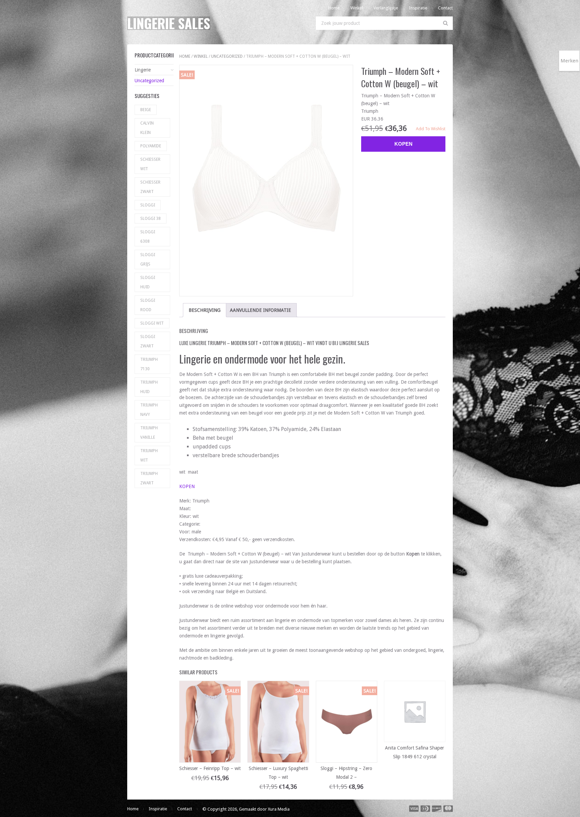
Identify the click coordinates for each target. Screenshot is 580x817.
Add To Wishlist (430, 128)
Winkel (356, 8)
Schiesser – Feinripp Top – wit (210, 768)
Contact (445, 8)
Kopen (403, 144)
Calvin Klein (147, 128)
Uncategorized (227, 56)
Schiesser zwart (150, 187)
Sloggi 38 (150, 218)
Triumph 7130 (149, 364)
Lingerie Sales (168, 23)
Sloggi (147, 205)
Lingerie (143, 70)
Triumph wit (149, 455)
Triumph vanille (149, 433)
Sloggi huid (147, 282)
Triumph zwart (149, 478)
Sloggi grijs (147, 259)
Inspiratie (418, 8)
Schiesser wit (150, 164)
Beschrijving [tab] (205, 310)
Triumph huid (149, 387)
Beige (145, 109)
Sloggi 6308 (147, 237)
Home (334, 8)
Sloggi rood (147, 305)
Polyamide (150, 146)
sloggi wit (152, 323)
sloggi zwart (147, 341)
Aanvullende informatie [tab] (260, 310)
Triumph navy (149, 410)
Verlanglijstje (386, 8)
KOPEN (187, 486)
